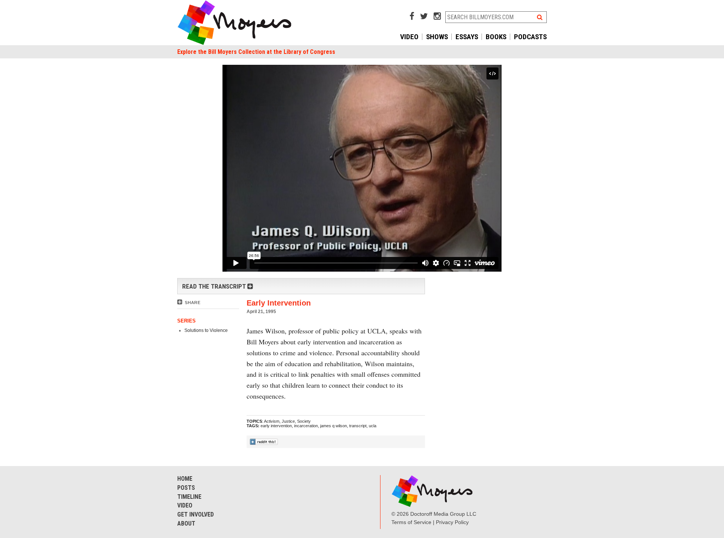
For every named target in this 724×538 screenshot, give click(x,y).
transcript (358, 425)
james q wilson (333, 425)
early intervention (276, 425)
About (186, 523)
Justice (288, 421)
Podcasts (530, 36)
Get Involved (195, 514)
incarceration (306, 425)
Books (496, 36)
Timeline (189, 496)
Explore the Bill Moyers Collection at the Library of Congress (256, 51)
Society (304, 421)
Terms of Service (411, 522)
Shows (437, 36)
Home (184, 478)
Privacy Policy (452, 522)
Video (409, 36)
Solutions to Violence (206, 330)
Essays (467, 36)
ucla (372, 425)
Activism (271, 421)
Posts (186, 487)
